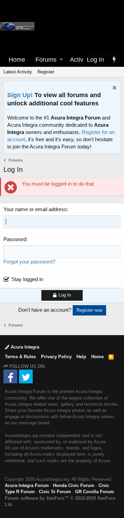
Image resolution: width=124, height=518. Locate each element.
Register (46, 71)
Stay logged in (27, 279)
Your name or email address (35, 209)
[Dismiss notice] (114, 88)
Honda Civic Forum (73, 485)
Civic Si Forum (55, 491)
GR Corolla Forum (94, 491)
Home (17, 59)
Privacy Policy (56, 356)
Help (81, 356)
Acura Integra (24, 347)
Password (14, 239)
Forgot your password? (29, 262)
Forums (45, 59)
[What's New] (114, 60)
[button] (61, 60)
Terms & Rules (20, 356)
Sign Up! (20, 95)
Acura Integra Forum (27, 485)
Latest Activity (17, 71)
